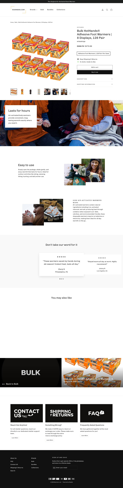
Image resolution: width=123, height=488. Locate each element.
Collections (61, 10)
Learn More (15, 438)
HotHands (80, 27)
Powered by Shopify (68, 482)
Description (82, 79)
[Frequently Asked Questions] (96, 413)
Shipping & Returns (16, 467)
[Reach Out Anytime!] (26, 413)
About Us (13, 458)
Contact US (14, 464)
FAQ (11, 461)
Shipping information (86, 84)
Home (12, 22)
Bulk (42, 10)
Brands (33, 10)
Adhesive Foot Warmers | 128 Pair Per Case (93, 53)
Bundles (50, 10)
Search (12, 471)
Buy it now (95, 72)
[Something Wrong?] (61, 413)
